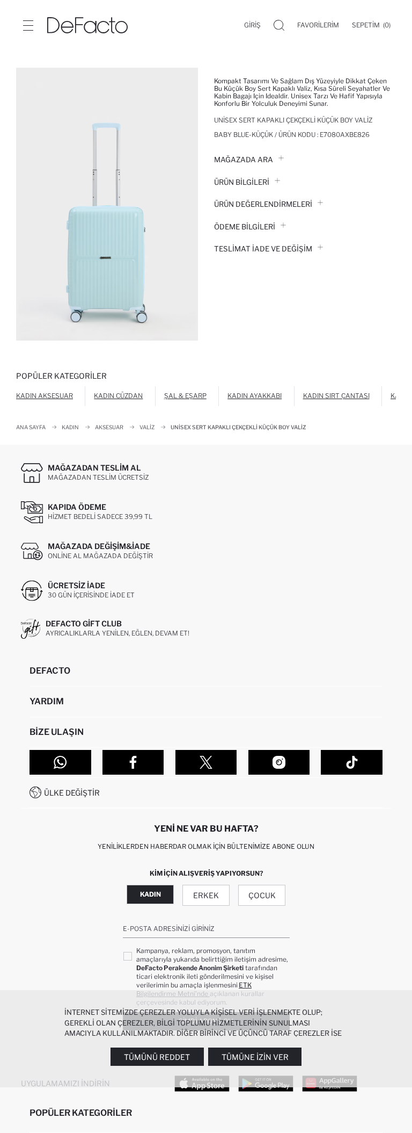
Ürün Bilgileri (241, 182)
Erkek (206, 895)
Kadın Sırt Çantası (336, 396)
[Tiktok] (351, 762)
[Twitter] (206, 762)
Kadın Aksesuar (44, 396)
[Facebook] (133, 762)
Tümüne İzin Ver (255, 1057)
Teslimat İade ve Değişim (263, 248)
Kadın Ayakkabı (254, 396)
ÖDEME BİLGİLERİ (244, 226)
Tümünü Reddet (157, 1057)
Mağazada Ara (243, 159)
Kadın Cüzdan (118, 396)
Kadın (150, 894)
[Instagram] (279, 762)
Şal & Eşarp (185, 396)
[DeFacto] (87, 25)
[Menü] (27, 25)
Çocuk (262, 895)
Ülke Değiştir (72, 792)
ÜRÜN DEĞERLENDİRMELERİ (263, 204)
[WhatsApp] (60, 762)
